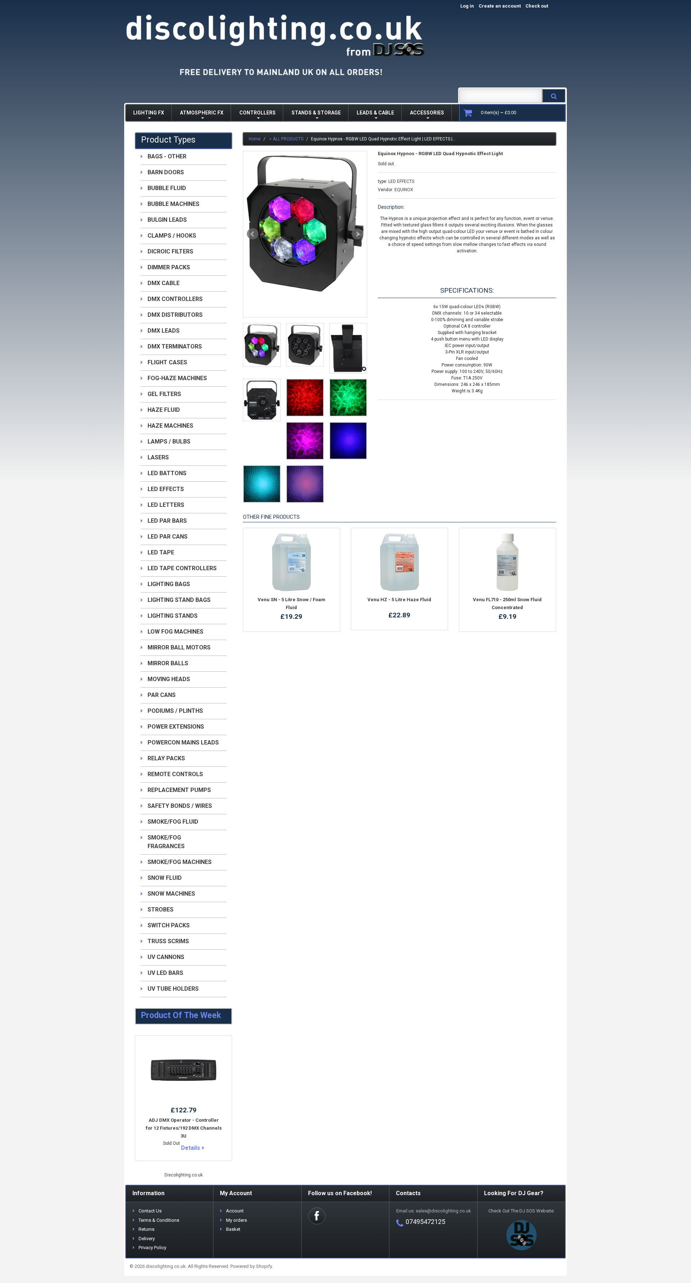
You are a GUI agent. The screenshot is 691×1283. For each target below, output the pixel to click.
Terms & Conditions (159, 1220)
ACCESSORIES (427, 113)
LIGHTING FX (148, 113)
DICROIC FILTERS (170, 251)
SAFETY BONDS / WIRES (180, 805)
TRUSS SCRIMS (168, 941)
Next (357, 234)
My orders (236, 1220)
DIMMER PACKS (169, 267)
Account (235, 1211)
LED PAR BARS (167, 520)
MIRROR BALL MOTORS (179, 647)
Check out (544, 6)
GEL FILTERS (164, 394)
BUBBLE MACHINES (173, 204)
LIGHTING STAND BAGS (179, 600)
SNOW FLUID (165, 877)
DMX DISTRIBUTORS (175, 314)
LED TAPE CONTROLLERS (182, 568)
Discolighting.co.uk (183, 1175)
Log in (467, 6)
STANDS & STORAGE (316, 113)
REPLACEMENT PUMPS (179, 790)
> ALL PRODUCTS (286, 138)
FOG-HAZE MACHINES (177, 378)
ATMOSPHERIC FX (201, 113)
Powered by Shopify (251, 1266)
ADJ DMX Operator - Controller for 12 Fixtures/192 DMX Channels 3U (184, 1128)
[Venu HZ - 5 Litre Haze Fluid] (399, 562)
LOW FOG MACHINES (175, 631)
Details (190, 1147)
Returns (146, 1229)
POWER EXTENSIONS (176, 726)
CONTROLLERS (257, 113)
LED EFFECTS (401, 181)
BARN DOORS (166, 172)
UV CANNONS (166, 957)
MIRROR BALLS (168, 663)
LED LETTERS (166, 504)
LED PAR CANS (168, 536)
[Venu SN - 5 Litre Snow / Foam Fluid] (291, 562)
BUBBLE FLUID (167, 188)
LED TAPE (161, 552)
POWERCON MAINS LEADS (183, 742)
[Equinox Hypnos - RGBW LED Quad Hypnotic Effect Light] (305, 223)
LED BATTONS (167, 473)
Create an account (500, 6)
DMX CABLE (164, 283)
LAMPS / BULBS (169, 441)
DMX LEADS (164, 330)
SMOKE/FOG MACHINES (180, 862)
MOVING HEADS (169, 679)
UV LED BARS (165, 972)
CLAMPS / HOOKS (172, 235)
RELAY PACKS (166, 758)
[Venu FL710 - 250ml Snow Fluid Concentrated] (507, 562)
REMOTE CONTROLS (175, 774)
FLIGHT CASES (167, 362)
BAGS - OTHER (167, 156)
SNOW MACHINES (171, 893)
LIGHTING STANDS (173, 615)
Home (255, 138)
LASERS (158, 457)
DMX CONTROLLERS (175, 299)
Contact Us (150, 1211)
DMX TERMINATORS (175, 346)
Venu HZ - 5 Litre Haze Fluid (399, 599)
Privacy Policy (152, 1247)
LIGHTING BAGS (169, 584)
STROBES (160, 909)
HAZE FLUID (164, 409)
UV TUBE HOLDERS (173, 988)
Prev (252, 234)
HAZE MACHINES (170, 425)
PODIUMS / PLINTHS (175, 710)
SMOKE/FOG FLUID (173, 821)
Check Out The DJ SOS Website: (521, 1211)
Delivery (147, 1238)
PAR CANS (162, 695)
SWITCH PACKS (169, 925)
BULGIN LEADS (167, 219)
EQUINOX (403, 189)
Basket (233, 1229)
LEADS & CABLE (375, 113)
